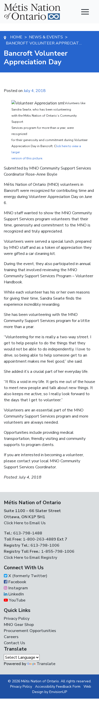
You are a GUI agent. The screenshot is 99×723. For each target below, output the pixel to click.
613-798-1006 (44, 545)
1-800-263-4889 (39, 539)
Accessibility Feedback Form (57, 686)
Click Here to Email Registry (30, 557)
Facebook (16, 582)
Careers (11, 637)
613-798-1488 (27, 533)
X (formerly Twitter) (27, 576)
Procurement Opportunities (30, 631)
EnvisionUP (58, 691)
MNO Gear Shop (19, 624)
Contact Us (14, 643)
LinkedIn (15, 594)
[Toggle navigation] (85, 11)
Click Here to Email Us (25, 523)
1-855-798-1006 (57, 551)
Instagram (17, 588)
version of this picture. (27, 158)
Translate (46, 664)
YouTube (16, 600)
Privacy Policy (16, 618)
